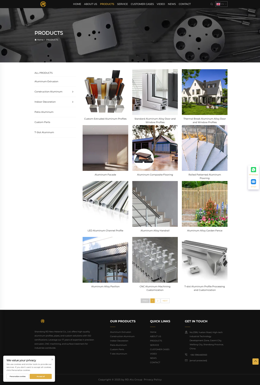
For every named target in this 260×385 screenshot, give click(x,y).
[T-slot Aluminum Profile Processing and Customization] (204, 259)
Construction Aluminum (48, 91)
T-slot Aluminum (44, 132)
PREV (145, 301)
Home (77, 4)
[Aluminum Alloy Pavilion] (105, 259)
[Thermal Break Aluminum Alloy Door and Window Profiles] (204, 92)
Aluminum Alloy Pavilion (105, 286)
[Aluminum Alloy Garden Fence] (204, 203)
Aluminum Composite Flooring (155, 174)
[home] (43, 4)
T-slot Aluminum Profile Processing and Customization (204, 288)
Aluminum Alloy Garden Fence (204, 230)
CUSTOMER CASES (142, 4)
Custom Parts (42, 122)
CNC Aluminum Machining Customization (155, 288)
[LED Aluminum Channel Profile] (105, 203)
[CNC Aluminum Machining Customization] (155, 259)
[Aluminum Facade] (105, 148)
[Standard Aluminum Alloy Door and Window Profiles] (155, 92)
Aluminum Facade (105, 174)
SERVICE (122, 4)
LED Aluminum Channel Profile (105, 230)
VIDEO (161, 4)
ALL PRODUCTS (44, 73)
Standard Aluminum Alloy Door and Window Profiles (155, 120)
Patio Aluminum (44, 112)
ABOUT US (90, 4)
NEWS (172, 4)
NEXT (165, 301)
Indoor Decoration (45, 101)
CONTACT (185, 4)
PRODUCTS (107, 4)
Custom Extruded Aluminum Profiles (105, 118)
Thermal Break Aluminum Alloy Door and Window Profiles (204, 120)
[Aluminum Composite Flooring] (155, 148)
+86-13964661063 (198, 355)
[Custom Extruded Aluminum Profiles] (105, 92)
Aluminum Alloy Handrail (155, 230)
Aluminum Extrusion (46, 81)
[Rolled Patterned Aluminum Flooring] (204, 148)
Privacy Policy (153, 379)
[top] (255, 361)
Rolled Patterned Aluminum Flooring (204, 176)
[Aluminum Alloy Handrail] (155, 203)
